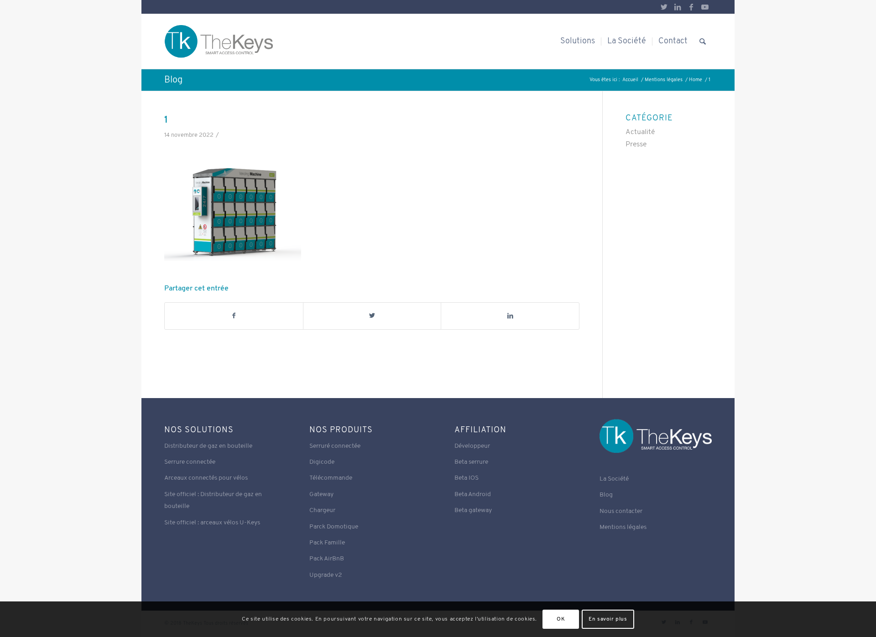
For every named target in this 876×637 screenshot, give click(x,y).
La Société (614, 479)
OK (561, 619)
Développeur (472, 446)
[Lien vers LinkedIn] (677, 7)
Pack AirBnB (326, 558)
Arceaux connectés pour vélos (206, 478)
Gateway (321, 494)
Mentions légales (623, 527)
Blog (173, 80)
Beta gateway (473, 510)
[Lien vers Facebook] (691, 7)
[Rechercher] (703, 41)
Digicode (321, 462)
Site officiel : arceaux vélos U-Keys (212, 522)
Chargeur (322, 510)
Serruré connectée (334, 446)
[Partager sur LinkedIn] (510, 316)
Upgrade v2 (325, 575)
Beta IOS (466, 478)
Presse (636, 144)
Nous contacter (621, 511)
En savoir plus (608, 619)
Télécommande (330, 478)
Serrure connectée (189, 462)
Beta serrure (471, 462)
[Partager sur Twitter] (372, 316)
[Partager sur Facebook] (234, 316)
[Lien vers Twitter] (664, 7)
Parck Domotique (333, 526)
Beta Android (472, 494)
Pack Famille (327, 542)
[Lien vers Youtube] (705, 7)
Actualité (640, 132)
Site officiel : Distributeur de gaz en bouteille (213, 500)
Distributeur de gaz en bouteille (208, 446)
